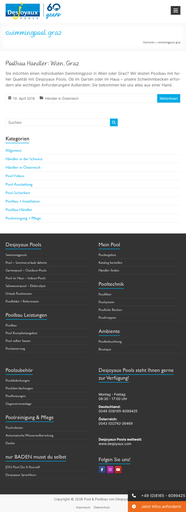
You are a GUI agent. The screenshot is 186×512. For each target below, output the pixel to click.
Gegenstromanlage (18, 403)
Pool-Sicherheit (18, 192)
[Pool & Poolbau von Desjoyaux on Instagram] (110, 469)
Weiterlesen (169, 98)
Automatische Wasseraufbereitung (29, 435)
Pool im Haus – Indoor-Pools (26, 277)
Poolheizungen (16, 395)
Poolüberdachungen (19, 388)
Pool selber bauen (18, 340)
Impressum (83, 507)
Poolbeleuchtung (110, 341)
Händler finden (109, 270)
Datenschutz (102, 507)
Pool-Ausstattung (19, 184)
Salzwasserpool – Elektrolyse (26, 285)
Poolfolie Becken (110, 309)
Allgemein (14, 150)
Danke (10, 442)
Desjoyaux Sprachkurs (21, 474)
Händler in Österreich (61, 98)
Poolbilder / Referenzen (22, 301)
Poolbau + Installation (23, 201)
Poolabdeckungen (18, 380)
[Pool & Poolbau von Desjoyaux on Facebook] (102, 469)
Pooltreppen (107, 317)
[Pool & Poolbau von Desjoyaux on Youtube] (118, 469)
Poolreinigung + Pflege (23, 218)
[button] (157, 495)
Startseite (149, 42)
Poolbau (11, 325)
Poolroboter (14, 427)
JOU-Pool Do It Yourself (23, 466)
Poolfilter (105, 294)
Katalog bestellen (110, 262)
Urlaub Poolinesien (19, 293)
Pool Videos (15, 175)
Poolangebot (107, 254)
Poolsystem (106, 301)
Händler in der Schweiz (24, 158)
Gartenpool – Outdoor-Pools (26, 270)
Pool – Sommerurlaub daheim (26, 262)
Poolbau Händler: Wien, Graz (42, 64)
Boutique (105, 349)
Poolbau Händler (19, 209)
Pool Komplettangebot (21, 332)
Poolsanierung (15, 348)
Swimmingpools (16, 254)
